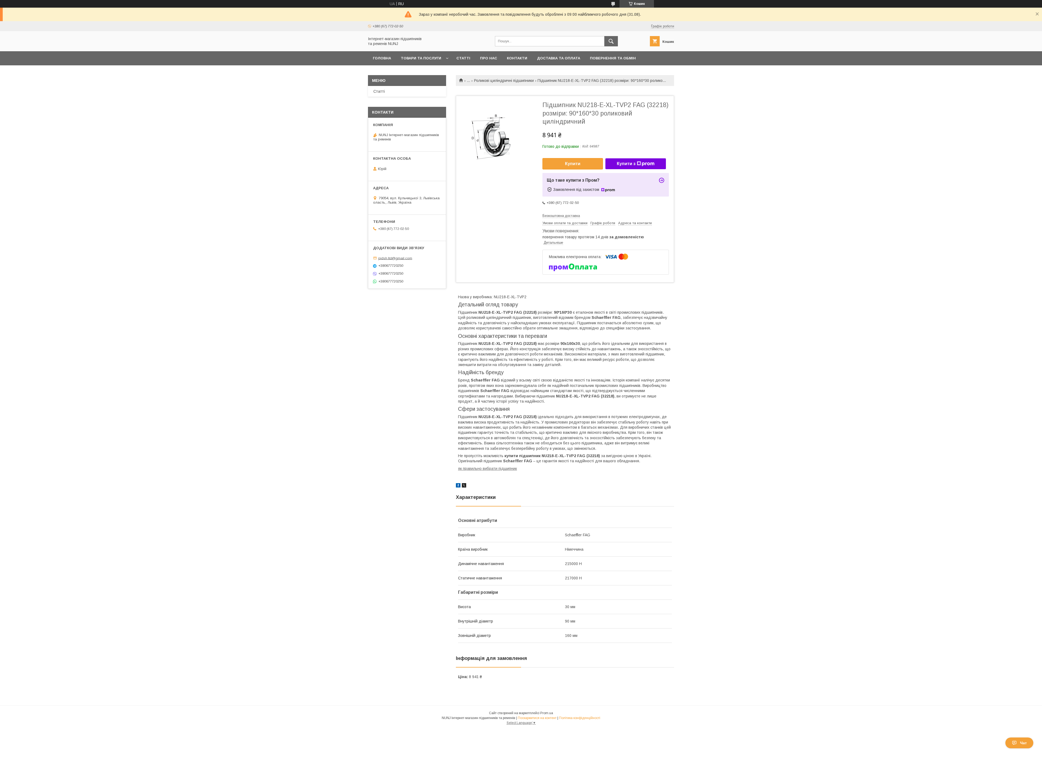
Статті (463, 58)
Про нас (488, 58)
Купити (572, 163)
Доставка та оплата (558, 58)
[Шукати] (611, 41)
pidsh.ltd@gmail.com (395, 258)
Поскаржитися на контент (537, 718)
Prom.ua (546, 713)
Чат (1023, 743)
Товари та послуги (421, 58)
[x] (464, 486)
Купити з (626, 163)
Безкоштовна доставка (561, 216)
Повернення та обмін (613, 58)
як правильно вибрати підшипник (487, 468)
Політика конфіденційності (579, 718)
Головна (382, 58)
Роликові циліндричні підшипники (504, 80)
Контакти (517, 58)
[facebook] (458, 486)
